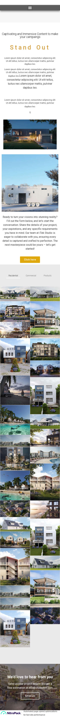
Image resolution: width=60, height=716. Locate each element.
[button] (30, 7)
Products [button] (48, 275)
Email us (30, 695)
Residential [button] (13, 275)
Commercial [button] (31, 275)
